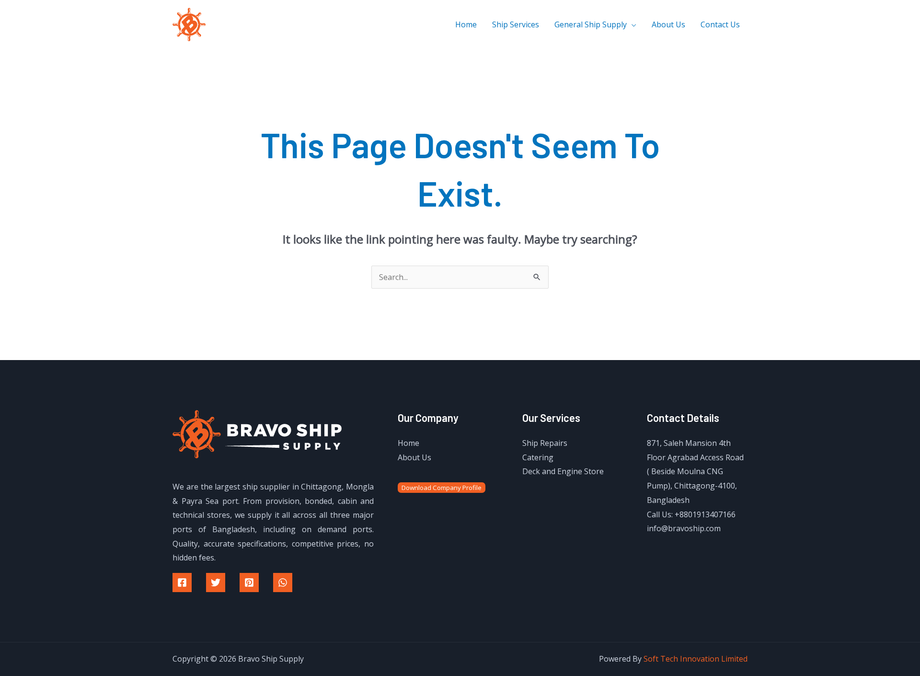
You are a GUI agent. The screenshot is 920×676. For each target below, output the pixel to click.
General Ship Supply (590, 24)
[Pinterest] (249, 582)
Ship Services (515, 24)
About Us (668, 24)
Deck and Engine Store (563, 471)
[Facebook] (182, 582)
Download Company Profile (442, 487)
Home (466, 24)
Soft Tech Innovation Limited (696, 658)
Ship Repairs (544, 443)
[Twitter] (215, 582)
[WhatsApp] (282, 582)
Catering (537, 457)
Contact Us (720, 24)
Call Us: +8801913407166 (691, 514)
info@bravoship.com (684, 528)
